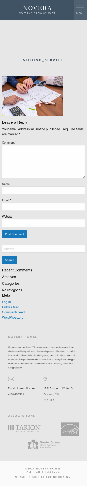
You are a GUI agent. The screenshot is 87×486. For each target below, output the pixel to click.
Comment (9, 142)
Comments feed (13, 312)
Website (7, 216)
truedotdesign (58, 477)
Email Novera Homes (21, 388)
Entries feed (10, 307)
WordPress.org (12, 317)
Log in (6, 301)
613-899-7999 (16, 394)
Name (7, 184)
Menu (80, 13)
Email (6, 200)
